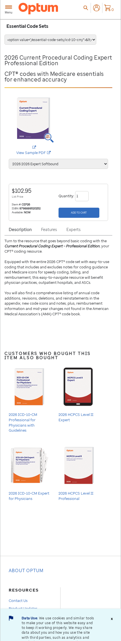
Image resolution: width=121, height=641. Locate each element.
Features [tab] (49, 229)
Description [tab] (20, 229)
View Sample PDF (37, 153)
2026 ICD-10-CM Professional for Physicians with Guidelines (23, 422)
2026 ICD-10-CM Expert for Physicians (29, 496)
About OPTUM (26, 570)
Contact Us (18, 600)
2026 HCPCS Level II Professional (76, 496)
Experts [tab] (73, 229)
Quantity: (67, 195)
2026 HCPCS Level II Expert (76, 417)
